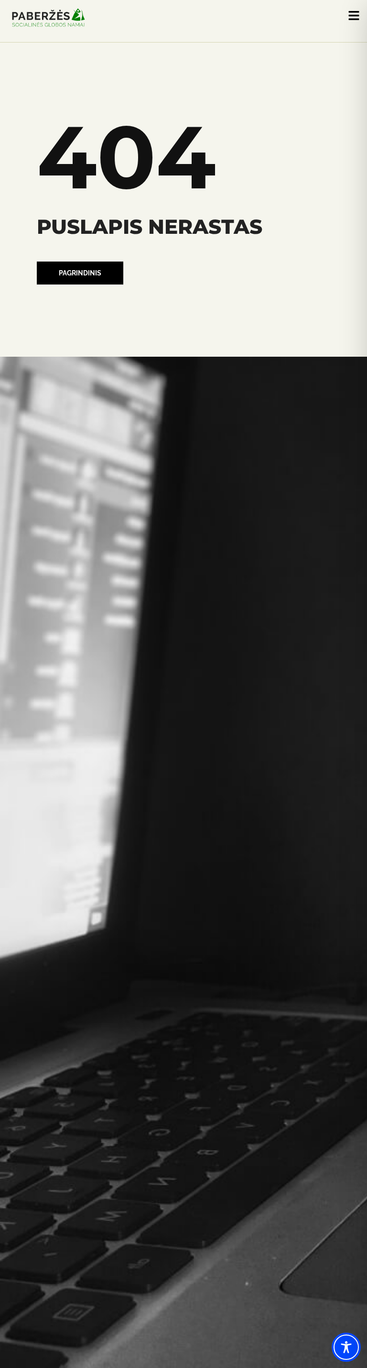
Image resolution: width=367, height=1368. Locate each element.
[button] (80, 273)
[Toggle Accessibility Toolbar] (346, 1347)
